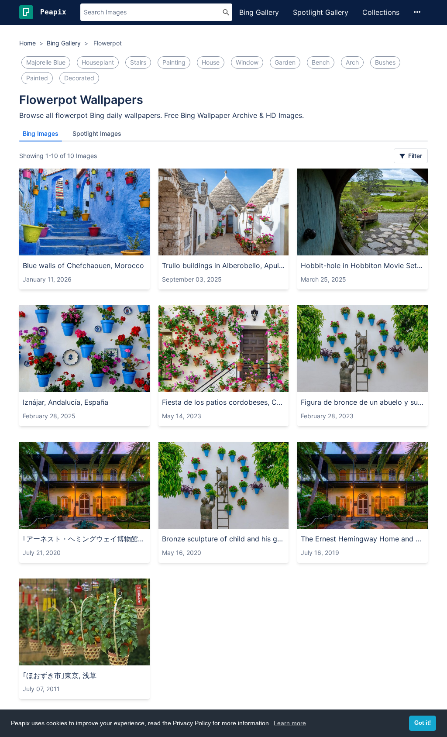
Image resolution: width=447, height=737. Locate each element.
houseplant (98, 62)
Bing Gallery (259, 12)
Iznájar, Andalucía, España (65, 402)
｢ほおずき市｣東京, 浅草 (59, 675)
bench (321, 62)
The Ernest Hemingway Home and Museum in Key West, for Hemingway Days (362, 538)
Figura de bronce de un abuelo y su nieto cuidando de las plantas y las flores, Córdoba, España (362, 402)
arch (352, 62)
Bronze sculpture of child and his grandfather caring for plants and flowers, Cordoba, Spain (223, 538)
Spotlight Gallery (320, 12)
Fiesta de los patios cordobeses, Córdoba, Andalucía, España (223, 402)
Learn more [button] (290, 723)
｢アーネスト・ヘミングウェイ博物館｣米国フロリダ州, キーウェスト (84, 538)
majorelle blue (45, 62)
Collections (380, 12)
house (211, 62)
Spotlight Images (96, 133)
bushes (385, 62)
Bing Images (40, 133)
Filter (414, 155)
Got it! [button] (422, 723)
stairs (138, 62)
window (247, 62)
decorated (79, 78)
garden (285, 62)
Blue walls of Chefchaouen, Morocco (83, 265)
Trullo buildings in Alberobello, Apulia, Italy (223, 265)
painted (37, 78)
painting (174, 62)
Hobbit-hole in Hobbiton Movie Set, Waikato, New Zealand (362, 265)
